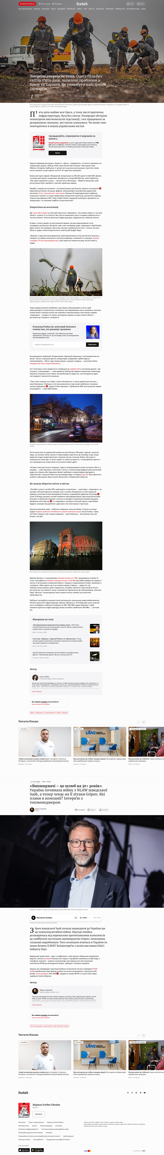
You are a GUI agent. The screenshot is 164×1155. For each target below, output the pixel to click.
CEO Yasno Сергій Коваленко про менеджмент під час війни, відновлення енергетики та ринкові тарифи (58, 627)
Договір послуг (23, 1126)
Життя (91, 9)
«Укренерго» (39, 712)
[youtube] (145, 1093)
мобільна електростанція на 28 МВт (61, 580)
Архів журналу (68, 1136)
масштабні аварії (40, 213)
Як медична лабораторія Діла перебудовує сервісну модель (99, 760)
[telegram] (140, 1093)
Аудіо (143, 9)
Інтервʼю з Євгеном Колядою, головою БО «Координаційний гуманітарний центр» (43, 760)
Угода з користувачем (36, 1122)
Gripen (66, 1026)
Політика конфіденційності (28, 1129)
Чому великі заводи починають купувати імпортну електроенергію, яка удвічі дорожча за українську (58, 641)
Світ (85, 9)
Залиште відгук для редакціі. (41, 704)
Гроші (53, 9)
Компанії (45, 9)
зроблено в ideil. (139, 1151)
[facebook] (132, 1093)
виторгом (48, 959)
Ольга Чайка (39, 95)
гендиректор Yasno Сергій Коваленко (45, 363)
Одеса (59, 712)
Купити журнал (45, 3)
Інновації (61, 9)
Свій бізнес (71, 9)
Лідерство (100, 9)
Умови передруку (46, 1126)
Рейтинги (110, 9)
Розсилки (58, 1126)
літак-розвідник (42, 974)
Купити (57, 153)
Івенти (34, 1126)
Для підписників (25, 9)
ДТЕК (32, 712)
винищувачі (39, 1026)
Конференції (58, 3)
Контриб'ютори (133, 9)
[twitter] (128, 1093)
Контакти (21, 1122)
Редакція (49, 1132)
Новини (37, 9)
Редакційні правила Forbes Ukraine (30, 1132)
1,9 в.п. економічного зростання (51, 193)
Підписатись (92, 344)
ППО (31, 1026)
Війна (79, 9)
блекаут (65, 712)
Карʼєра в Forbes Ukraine (55, 1122)
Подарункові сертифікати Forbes (58, 1139)
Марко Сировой (40, 809)
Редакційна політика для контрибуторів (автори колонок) (39, 1136)
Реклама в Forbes (24, 1139)
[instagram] (136, 1093)
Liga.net (85, 474)
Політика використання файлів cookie (55, 1129)
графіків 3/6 (75, 369)
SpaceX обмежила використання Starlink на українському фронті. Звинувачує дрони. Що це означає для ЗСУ (55, 654)
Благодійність (38, 1139)
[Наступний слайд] (143, 722)
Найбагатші (120, 9)
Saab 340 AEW (58, 1026)
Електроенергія (50, 712)
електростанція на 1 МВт (68, 578)
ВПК (50, 1026)
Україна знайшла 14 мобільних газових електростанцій (58, 512)
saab (45, 1026)
